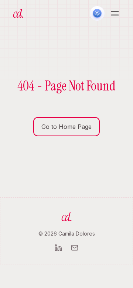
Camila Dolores (76, 233)
